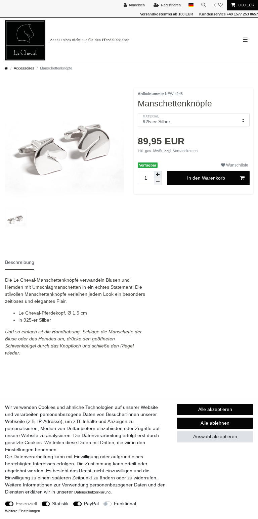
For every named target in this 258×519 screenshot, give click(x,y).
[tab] (22, 261)
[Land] (190, 5)
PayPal (91, 503)
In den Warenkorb (206, 178)
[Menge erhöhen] (158, 174)
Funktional (125, 503)
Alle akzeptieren (215, 409)
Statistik (60, 503)
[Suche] (204, 5)
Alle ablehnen (215, 423)
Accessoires (24, 68)
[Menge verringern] (158, 181)
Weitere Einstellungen (22, 511)
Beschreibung (19, 262)
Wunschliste (236, 165)
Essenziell (26, 503)
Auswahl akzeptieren (215, 436)
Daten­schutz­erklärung (92, 492)
